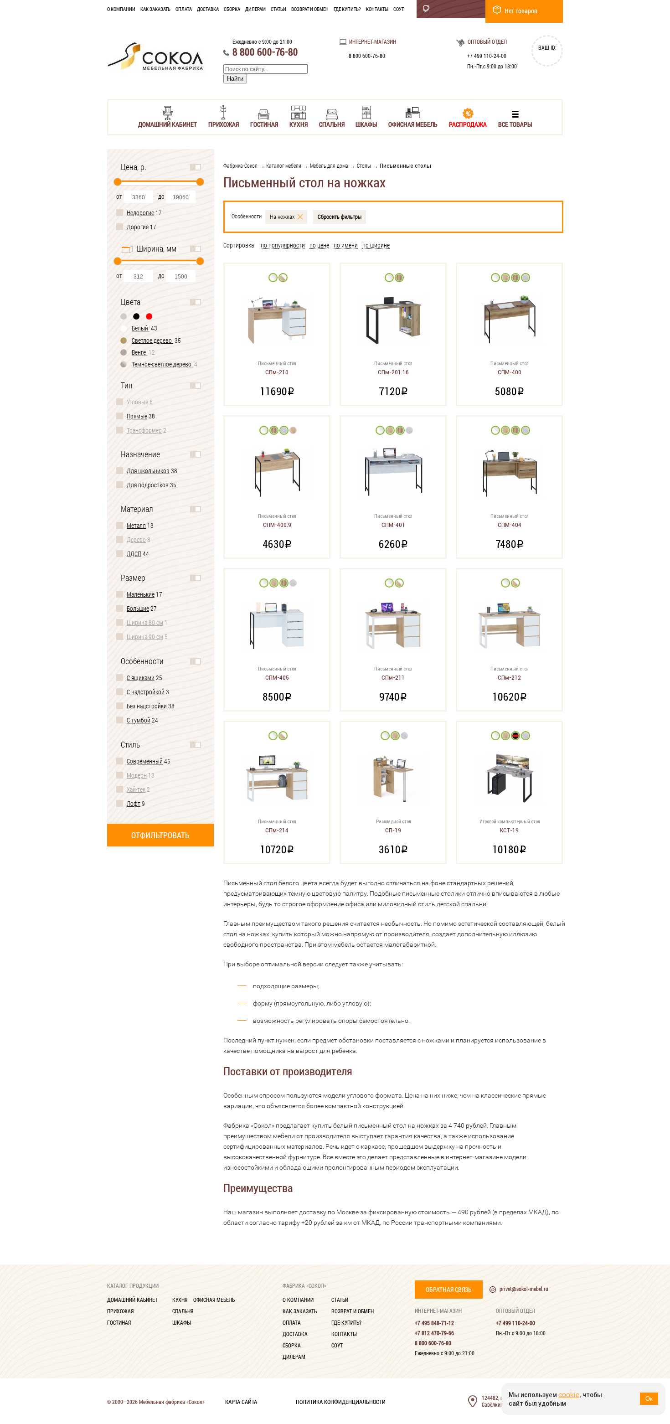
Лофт (133, 803)
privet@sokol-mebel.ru (524, 1288)
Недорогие (140, 212)
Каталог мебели (283, 165)
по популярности (283, 245)
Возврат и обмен (310, 8)
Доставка (208, 8)
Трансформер (144, 430)
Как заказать (155, 8)
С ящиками (141, 677)
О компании (121, 8)
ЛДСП (134, 553)
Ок (649, 1398)
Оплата (183, 8)
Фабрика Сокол (240, 165)
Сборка (232, 8)
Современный (145, 761)
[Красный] (149, 316)
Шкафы (366, 124)
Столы (364, 165)
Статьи (278, 8)
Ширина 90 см (145, 636)
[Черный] (136, 316)
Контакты (377, 8)
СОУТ (398, 8)
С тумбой (138, 720)
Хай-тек (136, 789)
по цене (319, 245)
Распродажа (468, 124)
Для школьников (148, 470)
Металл (136, 525)
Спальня (332, 124)
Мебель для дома (329, 165)
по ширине (376, 245)
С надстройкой (146, 691)
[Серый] (124, 316)
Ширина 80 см (145, 622)
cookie (568, 1394)
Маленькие (141, 594)
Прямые (137, 416)
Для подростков (148, 484)
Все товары (515, 124)
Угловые (137, 401)
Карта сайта (241, 1401)
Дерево (136, 539)
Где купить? (347, 8)
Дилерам (255, 8)
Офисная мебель (413, 124)
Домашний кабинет (167, 124)
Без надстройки (147, 706)
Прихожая (223, 124)
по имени (346, 245)
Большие (138, 608)
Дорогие (138, 226)
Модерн (137, 775)
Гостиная (264, 124)
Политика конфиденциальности (341, 1401)
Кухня (298, 124)
